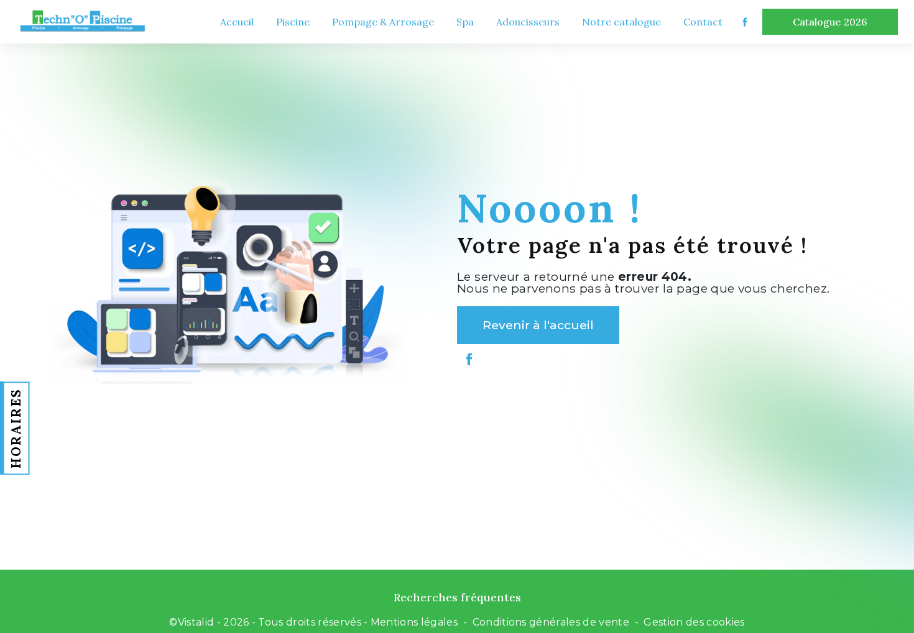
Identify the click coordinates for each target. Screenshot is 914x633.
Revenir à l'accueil (538, 324)
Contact (702, 22)
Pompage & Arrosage (383, 22)
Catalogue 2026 (830, 22)
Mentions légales (414, 622)
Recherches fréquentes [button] (457, 597)
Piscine (293, 22)
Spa (465, 22)
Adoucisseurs (528, 22)
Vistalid (196, 622)
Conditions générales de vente (551, 622)
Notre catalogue (621, 22)
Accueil (237, 22)
